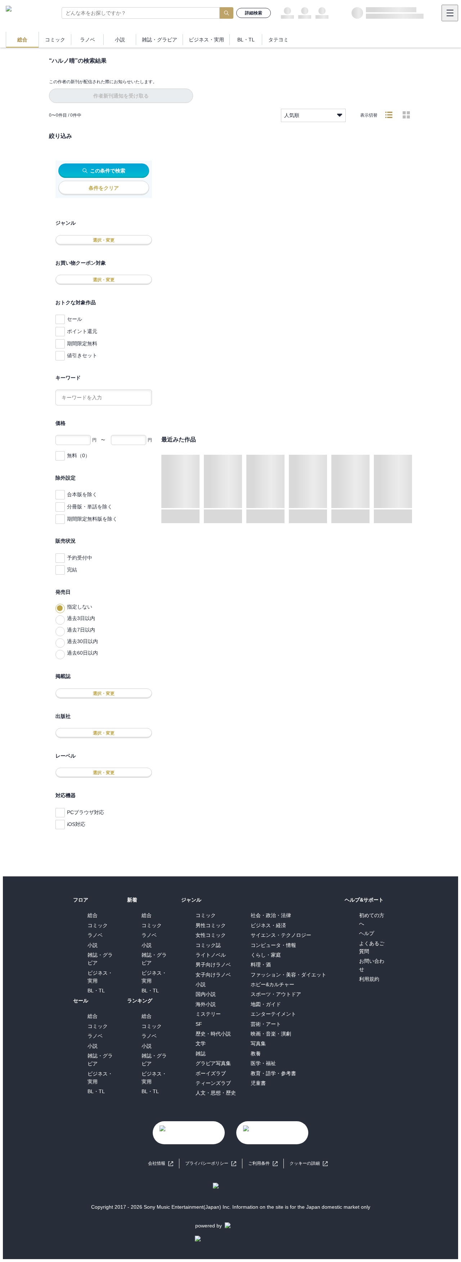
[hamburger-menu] (450, 13)
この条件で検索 (107, 171)
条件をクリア (104, 188)
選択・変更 (104, 240)
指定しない (79, 607)
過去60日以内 (82, 653)
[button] (309, 1163)
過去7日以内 (81, 630)
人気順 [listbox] (291, 115)
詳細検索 (253, 12)
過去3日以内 (81, 618)
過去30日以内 (82, 641)
